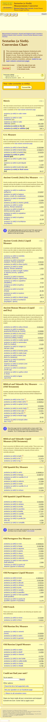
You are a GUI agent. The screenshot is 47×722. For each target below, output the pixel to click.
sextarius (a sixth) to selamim (14, 558)
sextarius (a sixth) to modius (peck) (16, 340)
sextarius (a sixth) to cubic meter (15, 113)
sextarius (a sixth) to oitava (13, 553)
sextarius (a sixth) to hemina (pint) (16, 350)
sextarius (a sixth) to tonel (13, 578)
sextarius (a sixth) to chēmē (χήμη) (16, 297)
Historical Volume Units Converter (23, 8)
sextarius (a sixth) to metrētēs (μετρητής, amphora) (14, 257)
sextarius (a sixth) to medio (13, 483)
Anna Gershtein (30, 713)
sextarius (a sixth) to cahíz (13, 472)
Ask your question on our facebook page (18, 690)
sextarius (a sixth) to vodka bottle (15, 661)
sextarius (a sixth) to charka (13, 663)
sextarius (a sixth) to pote (12, 587)
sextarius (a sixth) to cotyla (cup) (15, 353)
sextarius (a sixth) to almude (14, 583)
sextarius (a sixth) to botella (13, 511)
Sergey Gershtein (20, 713)
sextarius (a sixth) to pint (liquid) (15, 163)
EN (2, 14)
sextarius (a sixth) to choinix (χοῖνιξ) (16, 202)
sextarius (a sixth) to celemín (14, 481)
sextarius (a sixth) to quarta (13, 551)
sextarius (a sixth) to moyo (13, 502)
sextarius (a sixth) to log (12, 461)
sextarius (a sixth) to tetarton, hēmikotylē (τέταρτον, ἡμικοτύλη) (15, 277)
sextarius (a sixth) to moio (13, 544)
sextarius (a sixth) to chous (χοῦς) (15, 264)
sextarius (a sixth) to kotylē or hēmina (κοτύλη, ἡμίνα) (14, 210)
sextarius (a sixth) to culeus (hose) (16, 327)
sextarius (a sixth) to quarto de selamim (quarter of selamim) (14, 565)
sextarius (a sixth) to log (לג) (13, 413)
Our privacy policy (7, 716)
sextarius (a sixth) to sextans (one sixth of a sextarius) (15, 364)
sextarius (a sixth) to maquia (14, 556)
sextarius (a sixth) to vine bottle (14, 658)
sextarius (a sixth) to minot (13, 617)
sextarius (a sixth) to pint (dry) (14, 167)
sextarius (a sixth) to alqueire (14, 548)
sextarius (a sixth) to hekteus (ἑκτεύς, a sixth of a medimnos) (14, 195)
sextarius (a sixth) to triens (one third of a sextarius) (15, 356)
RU (12, 14)
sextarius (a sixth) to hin (12, 458)
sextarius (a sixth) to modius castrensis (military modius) (13, 336)
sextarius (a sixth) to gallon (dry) (15, 159)
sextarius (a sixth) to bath (12, 456)
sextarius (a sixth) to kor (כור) (14, 399)
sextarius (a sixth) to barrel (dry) (15, 150)
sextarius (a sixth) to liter (13, 126)
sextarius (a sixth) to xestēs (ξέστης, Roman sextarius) (13, 206)
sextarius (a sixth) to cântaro (14, 585)
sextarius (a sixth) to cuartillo (14, 514)
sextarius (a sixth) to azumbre (14, 509)
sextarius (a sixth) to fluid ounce (16, 169)
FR (16, 14)
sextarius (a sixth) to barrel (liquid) (16, 147)
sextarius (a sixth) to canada (14, 590)
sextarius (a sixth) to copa (13, 516)
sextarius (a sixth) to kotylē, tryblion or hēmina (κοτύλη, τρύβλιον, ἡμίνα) (16, 272)
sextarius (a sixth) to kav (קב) (14, 411)
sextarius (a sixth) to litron (13, 620)
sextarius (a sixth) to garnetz (14, 638)
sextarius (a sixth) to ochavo (13, 490)
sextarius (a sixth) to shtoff (13, 652)
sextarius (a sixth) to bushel (13, 152)
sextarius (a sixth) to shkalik (13, 666)
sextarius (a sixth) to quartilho (14, 592)
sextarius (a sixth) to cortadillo (14, 522)
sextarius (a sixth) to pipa (12, 580)
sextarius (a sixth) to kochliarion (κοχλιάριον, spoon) (15, 300)
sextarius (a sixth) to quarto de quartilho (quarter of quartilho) (14, 599)
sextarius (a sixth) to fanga (13, 546)
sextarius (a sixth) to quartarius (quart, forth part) (14, 360)
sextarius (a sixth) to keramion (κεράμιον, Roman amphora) (14, 261)
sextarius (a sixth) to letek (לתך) (15, 402)
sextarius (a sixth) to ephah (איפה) (16, 404)
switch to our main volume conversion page (24, 60)
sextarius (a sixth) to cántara (14, 504)
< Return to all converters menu (15, 693)
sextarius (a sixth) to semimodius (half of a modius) (15, 343)
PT (9, 14)
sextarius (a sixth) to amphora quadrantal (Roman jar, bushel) (14, 330)
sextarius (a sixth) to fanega (13, 475)
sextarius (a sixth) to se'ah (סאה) (15, 408)
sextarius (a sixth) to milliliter (15, 128)
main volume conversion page (27, 109)
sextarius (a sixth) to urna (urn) (14, 333)
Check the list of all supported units (16, 686)
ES (5, 14)
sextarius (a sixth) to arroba (13, 506)
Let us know (30, 531)
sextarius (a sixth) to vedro (13, 636)
